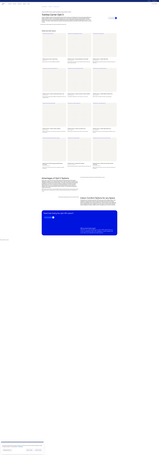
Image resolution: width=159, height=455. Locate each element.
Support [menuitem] (24, 3)
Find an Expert (154, 3)
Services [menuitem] (14, 3)
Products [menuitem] (10, 3)
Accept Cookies (38, 450)
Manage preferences (7, 450)
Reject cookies (29, 450)
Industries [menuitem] (19, 3)
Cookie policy (20, 446)
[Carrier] (4, 4)
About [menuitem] (28, 3)
